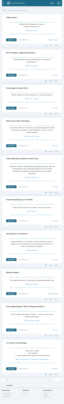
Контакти (25, 393)
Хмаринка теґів (17, 10)
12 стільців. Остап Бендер (16, 343)
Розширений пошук (7, 393)
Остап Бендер (22, 359)
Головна (45, 393)
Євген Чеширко (33, 66)
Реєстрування (46, 397)
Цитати (10, 10)
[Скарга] (46, 45)
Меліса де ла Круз (33, 136)
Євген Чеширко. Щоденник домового (20, 53)
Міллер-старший (32, 99)
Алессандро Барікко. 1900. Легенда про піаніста (25, 306)
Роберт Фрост (11, 17)
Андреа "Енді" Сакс (33, 177)
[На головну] (4, 10)
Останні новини (6, 395)
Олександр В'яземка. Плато (17, 88)
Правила (45, 395)
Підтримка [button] (26, 390)
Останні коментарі (6, 397)
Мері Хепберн (32, 250)
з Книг (56, 75)
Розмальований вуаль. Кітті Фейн (19, 200)
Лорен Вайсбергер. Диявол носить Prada (22, 159)
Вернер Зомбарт (12, 272)
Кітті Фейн (33, 211)
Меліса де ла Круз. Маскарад (18, 121)
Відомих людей (54, 39)
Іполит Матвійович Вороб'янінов (37, 359)
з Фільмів (55, 220)
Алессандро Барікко (32, 320)
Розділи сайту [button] (6, 390)
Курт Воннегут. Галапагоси (16, 234)
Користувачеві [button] (47, 390)
